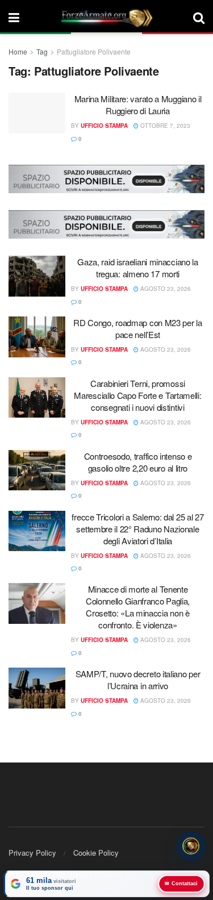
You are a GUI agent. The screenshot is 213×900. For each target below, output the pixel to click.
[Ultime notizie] (191, 846)
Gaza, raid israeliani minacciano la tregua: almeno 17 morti (137, 268)
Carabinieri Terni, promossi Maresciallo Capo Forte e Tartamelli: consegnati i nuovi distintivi (137, 395)
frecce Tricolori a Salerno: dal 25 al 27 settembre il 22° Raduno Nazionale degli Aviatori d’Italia (137, 529)
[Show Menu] (14, 17)
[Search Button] (198, 17)
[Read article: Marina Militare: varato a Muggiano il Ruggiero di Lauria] (37, 113)
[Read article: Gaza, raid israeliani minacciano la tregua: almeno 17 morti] (37, 276)
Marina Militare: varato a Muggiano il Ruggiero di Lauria (138, 104)
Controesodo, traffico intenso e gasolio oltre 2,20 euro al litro (138, 462)
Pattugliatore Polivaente (94, 51)
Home (18, 51)
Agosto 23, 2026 (165, 289)
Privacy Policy (32, 852)
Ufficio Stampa (104, 126)
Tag (42, 51)
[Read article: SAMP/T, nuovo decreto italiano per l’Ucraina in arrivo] (37, 688)
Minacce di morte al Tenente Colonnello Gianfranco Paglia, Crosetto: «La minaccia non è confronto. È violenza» (138, 607)
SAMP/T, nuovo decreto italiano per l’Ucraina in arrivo (138, 679)
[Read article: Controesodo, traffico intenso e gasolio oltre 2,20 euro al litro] (37, 470)
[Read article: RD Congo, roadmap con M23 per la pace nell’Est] (37, 336)
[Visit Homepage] (106, 17)
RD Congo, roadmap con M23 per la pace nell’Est (137, 328)
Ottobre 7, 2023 (164, 126)
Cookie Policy (96, 852)
